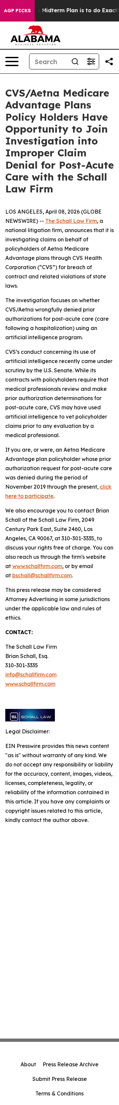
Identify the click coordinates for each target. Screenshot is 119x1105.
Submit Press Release (59, 1079)
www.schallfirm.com (37, 566)
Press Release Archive (71, 1064)
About (28, 1064)
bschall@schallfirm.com (42, 575)
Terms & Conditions (59, 1093)
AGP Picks (17, 11)
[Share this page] (109, 61)
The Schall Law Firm (71, 221)
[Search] (75, 61)
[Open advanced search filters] (91, 61)
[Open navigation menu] (12, 61)
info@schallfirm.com (31, 674)
